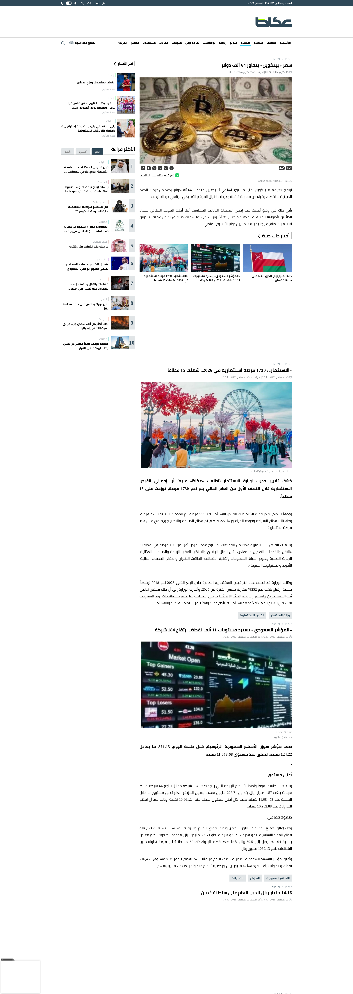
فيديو (234, 42)
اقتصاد (245, 42)
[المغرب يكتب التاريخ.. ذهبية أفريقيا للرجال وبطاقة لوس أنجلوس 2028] (126, 105)
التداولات (237, 878)
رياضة (222, 42)
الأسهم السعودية (278, 878)
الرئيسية (285, 42)
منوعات (177, 42)
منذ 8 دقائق (108, 89)
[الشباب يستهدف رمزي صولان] (126, 82)
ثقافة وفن (192, 42)
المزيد (123, 42)
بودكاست (209, 42)
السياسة (102, 182)
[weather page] (89, 3)
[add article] (96, 3)
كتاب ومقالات (100, 202)
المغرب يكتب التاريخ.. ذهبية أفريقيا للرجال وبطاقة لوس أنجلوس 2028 (91, 105)
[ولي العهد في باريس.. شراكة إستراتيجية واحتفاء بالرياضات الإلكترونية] (126, 128)
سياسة (258, 42)
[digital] (104, 3)
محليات (271, 42)
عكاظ (286, 59)
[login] (82, 3)
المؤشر (255, 878)
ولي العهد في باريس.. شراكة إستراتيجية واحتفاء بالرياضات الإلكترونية (88, 128)
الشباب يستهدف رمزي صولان (96, 82)
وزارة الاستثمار (280, 615)
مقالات (163, 42)
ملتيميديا (149, 42)
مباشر (135, 42)
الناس (104, 299)
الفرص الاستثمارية (252, 615)
